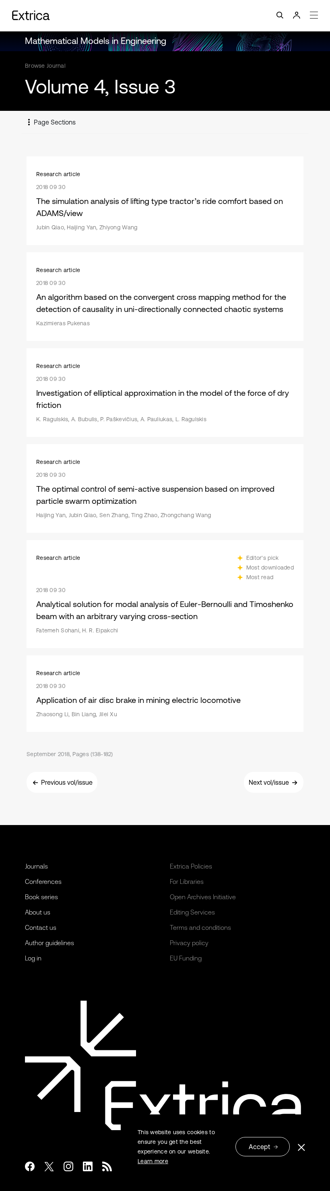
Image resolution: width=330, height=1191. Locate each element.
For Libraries (187, 881)
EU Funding (186, 958)
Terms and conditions (200, 927)
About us (37, 912)
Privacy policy (189, 942)
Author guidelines (49, 942)
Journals (36, 866)
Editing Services (192, 912)
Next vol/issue (269, 782)
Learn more (153, 1161)
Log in (33, 958)
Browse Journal (45, 65)
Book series (41, 896)
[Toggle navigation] (165, 15)
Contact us (40, 927)
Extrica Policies (191, 866)
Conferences (43, 881)
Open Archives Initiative (203, 896)
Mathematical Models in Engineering (95, 41)
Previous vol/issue (67, 782)
